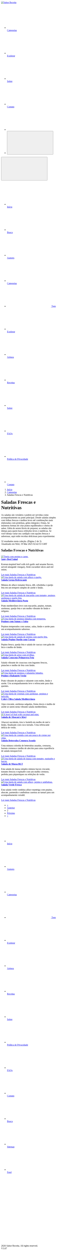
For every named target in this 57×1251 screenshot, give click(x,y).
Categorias (12, 492)
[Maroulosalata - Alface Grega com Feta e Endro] (21, 577)
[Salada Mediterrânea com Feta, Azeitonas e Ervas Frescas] (28, 598)
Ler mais (5, 574)
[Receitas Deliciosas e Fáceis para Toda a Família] (8, 2)
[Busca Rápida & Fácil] (29, 129)
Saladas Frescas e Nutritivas (23, 574)
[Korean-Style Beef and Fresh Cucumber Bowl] (14, 556)
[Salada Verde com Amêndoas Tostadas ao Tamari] (27, 782)
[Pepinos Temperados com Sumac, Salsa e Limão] (23, 618)
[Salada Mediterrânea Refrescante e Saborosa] (28, 696)
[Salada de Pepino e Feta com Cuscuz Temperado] (24, 637)
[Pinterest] (23, 1220)
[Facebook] (23, 1197)
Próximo (11, 813)
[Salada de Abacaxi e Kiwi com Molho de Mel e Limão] (20, 714)
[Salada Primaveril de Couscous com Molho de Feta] (17, 655)
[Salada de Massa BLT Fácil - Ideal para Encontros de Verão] (28, 761)
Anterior (11, 808)
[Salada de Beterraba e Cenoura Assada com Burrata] (28, 738)
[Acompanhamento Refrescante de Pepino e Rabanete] (22, 673)
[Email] (23, 1243)
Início (9, 489)
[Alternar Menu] (30, 143)
